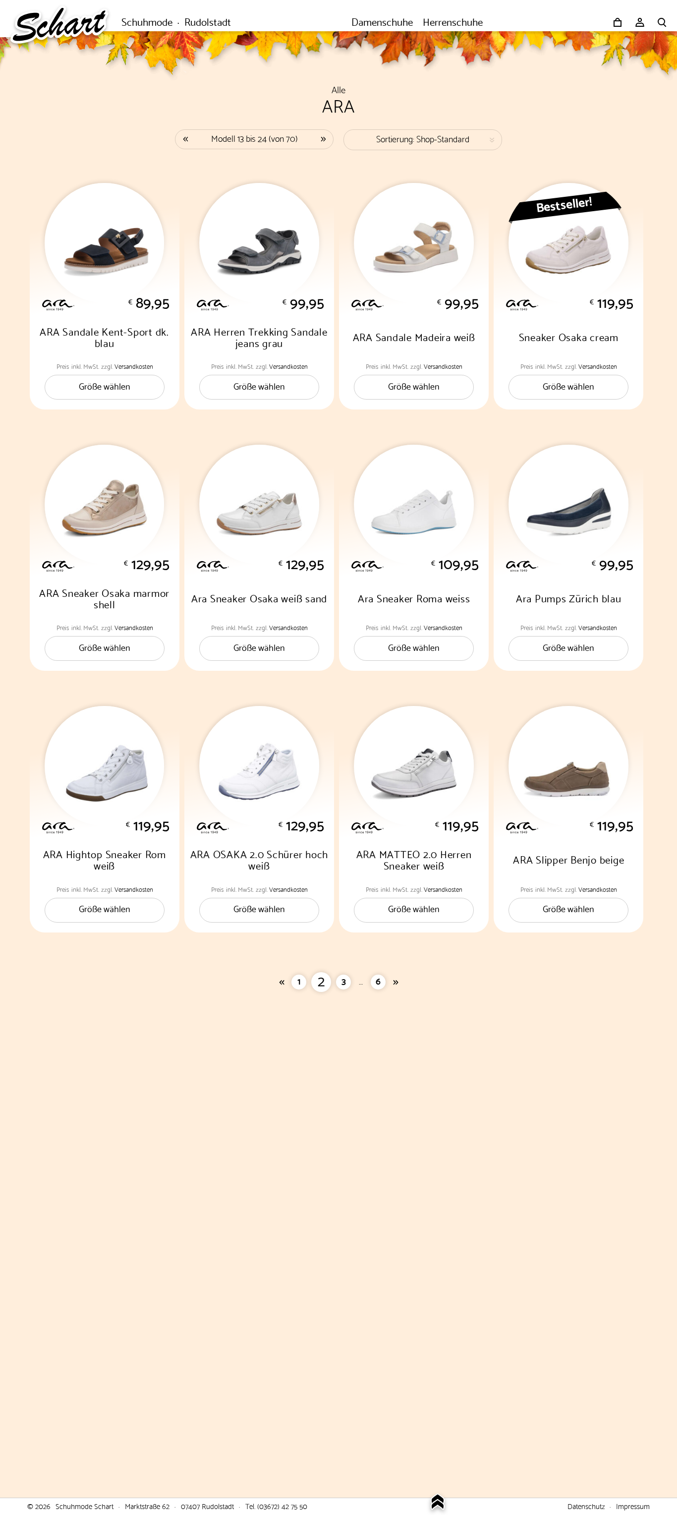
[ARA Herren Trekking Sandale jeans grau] (259, 243)
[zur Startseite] (64, 22)
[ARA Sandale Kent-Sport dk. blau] (105, 243)
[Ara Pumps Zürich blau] (568, 505)
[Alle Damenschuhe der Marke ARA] (112, 303)
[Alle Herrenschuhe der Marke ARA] (267, 303)
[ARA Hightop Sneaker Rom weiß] (105, 766)
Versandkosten (133, 365)
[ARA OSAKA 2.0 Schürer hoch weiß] (259, 766)
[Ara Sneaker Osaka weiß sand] (259, 505)
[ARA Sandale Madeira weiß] (414, 243)
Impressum (633, 1505)
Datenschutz (586, 1505)
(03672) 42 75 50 (282, 1505)
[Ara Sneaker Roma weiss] (414, 505)
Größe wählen (104, 385)
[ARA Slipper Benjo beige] (568, 766)
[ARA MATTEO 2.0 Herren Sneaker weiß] (414, 766)
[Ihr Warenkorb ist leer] (617, 22)
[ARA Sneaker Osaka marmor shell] (105, 505)
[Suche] (662, 22)
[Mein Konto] (640, 22)
